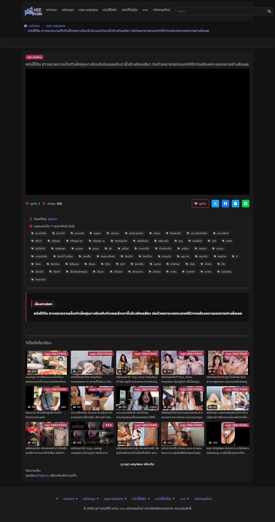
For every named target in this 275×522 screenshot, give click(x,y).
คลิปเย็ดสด (142, 241)
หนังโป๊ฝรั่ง (110, 9)
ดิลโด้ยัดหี (40, 248)
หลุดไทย (222, 256)
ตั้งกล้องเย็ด (165, 248)
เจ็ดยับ (208, 264)
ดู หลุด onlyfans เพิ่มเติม (137, 464)
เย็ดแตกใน (137, 272)
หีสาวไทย (55, 264)
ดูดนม (96, 248)
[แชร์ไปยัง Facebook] (225, 203)
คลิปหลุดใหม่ (161, 9)
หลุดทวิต (203, 256)
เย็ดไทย (156, 272)
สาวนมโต (166, 256)
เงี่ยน (192, 264)
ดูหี (110, 248)
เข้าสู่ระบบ (42, 475)
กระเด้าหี (60, 233)
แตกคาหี (190, 272)
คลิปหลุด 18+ (76, 241)
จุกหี (214, 241)
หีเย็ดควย (74, 264)
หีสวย (38, 264)
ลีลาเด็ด (129, 256)
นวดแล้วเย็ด (41, 256)
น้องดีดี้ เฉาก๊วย (65, 256)
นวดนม (219, 248)
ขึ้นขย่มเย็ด (175, 233)
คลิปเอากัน (163, 241)
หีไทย (107, 264)
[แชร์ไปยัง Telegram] (235, 203)
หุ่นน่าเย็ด (139, 264)
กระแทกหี (79, 233)
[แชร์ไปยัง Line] (245, 203)
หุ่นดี (122, 264)
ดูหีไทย (125, 248)
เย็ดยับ (56, 272)
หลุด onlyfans (88, 9)
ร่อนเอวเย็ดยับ (108, 256)
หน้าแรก (51, 9)
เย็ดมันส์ (39, 272)
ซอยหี (229, 241)
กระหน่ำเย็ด (40, 233)
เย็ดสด (100, 272)
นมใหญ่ (202, 248)
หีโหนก (92, 264)
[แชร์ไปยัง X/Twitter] (215, 203)
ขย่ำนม (156, 233)
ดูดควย (79, 248)
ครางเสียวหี (222, 233)
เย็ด (223, 264)
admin (52, 218)
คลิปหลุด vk (99, 241)
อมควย (157, 264)
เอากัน (173, 272)
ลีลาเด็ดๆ (147, 256)
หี (236, 256)
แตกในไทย (226, 272)
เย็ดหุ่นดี (118, 272)
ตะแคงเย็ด (144, 248)
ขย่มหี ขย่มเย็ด (136, 233)
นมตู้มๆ (185, 248)
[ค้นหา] (269, 11)
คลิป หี (38, 241)
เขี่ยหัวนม (175, 264)
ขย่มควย (115, 233)
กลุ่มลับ (97, 233)
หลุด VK (185, 256)
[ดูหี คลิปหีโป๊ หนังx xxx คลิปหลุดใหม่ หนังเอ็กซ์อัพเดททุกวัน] (33, 11)
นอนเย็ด (87, 256)
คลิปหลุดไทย (121, 241)
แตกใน (208, 272)
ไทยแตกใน (40, 279)
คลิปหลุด (68, 9)
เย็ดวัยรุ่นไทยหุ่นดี (78, 272)
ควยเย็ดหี (197, 241)
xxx (145, 9)
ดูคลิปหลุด (60, 248)
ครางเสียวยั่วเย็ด (199, 233)
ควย (181, 241)
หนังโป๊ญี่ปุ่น (130, 9)
